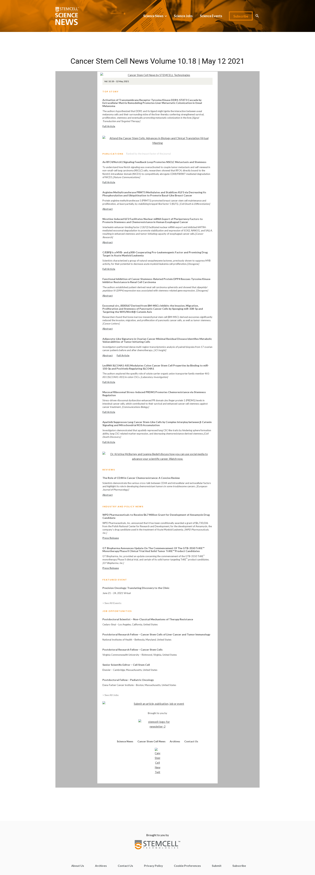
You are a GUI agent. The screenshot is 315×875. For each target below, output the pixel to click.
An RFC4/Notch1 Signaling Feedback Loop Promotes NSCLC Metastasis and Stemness (154, 162)
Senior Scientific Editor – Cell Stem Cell (126, 664)
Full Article (108, 126)
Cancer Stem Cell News (151, 741)
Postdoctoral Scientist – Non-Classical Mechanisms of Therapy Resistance (147, 619)
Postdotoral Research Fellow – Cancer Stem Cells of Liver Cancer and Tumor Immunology (156, 634)
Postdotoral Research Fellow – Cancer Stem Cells (132, 649)
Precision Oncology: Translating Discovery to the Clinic (135, 587)
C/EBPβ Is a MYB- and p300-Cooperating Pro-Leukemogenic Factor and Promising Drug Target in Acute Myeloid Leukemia (155, 254)
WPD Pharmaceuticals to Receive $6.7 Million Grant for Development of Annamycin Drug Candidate (156, 516)
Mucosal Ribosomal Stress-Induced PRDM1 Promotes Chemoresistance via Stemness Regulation (154, 394)
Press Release (110, 537)
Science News (125, 741)
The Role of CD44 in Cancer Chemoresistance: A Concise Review (141, 477)
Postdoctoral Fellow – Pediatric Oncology (128, 679)
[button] (257, 15)
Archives (175, 741)
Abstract (107, 208)
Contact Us (191, 741)
